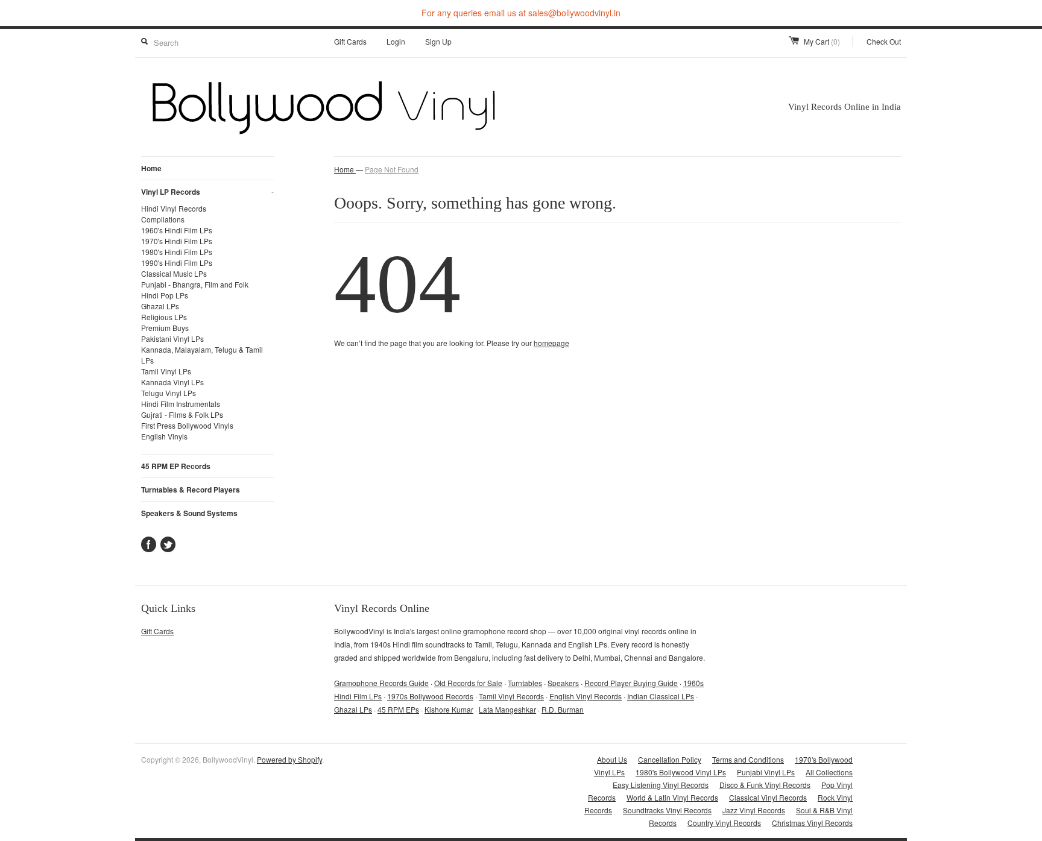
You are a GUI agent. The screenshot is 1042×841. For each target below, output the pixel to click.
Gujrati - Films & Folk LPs (182, 414)
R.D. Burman (563, 709)
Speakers (563, 683)
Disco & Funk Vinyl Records (764, 785)
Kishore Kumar (449, 709)
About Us (612, 759)
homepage (551, 343)
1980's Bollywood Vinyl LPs (681, 772)
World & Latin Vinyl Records (672, 797)
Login (396, 41)
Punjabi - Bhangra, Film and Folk (194, 284)
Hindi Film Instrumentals (180, 403)
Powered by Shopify (289, 759)
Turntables (525, 683)
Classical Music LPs (174, 273)
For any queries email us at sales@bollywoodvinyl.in (521, 13)
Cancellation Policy (669, 759)
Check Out (884, 41)
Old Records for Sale (468, 683)
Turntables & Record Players (190, 489)
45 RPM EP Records (175, 466)
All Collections (829, 772)
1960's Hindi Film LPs (176, 230)
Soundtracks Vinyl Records (667, 810)
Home (151, 168)
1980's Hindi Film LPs (176, 252)
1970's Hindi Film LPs (176, 241)
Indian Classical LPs (660, 696)
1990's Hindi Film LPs (176, 262)
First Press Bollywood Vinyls (187, 425)
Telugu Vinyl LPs (168, 393)
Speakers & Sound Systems (189, 513)
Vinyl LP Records (207, 191)
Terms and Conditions (748, 759)
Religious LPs (164, 317)
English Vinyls (164, 436)
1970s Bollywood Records (430, 696)
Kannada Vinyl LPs (172, 382)
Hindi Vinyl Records (173, 208)
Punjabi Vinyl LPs (766, 772)
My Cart (822, 41)
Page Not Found (391, 169)
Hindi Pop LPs (164, 295)
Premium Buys (165, 328)
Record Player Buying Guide (631, 683)
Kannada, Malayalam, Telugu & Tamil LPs (202, 354)
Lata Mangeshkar (507, 709)
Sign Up (438, 41)
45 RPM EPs (398, 709)
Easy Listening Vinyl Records (661, 785)
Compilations (163, 219)
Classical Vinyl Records (768, 797)
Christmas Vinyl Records (812, 822)
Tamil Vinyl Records (511, 696)
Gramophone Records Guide (381, 683)
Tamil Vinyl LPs (166, 371)
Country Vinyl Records (724, 822)
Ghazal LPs (160, 306)
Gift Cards (350, 41)
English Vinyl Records (585, 696)
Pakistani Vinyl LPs (172, 338)
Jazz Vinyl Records (753, 810)
